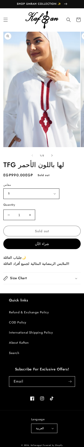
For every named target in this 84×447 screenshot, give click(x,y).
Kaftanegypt (36, 445)
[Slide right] (52, 155)
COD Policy (17, 322)
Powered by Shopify (53, 445)
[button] (6, 20)
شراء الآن (42, 243)
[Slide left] (32, 155)
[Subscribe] (70, 381)
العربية (40, 428)
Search (14, 353)
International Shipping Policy (31, 332)
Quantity (9, 205)
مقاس (7, 185)
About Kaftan (19, 342)
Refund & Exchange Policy (29, 312)
